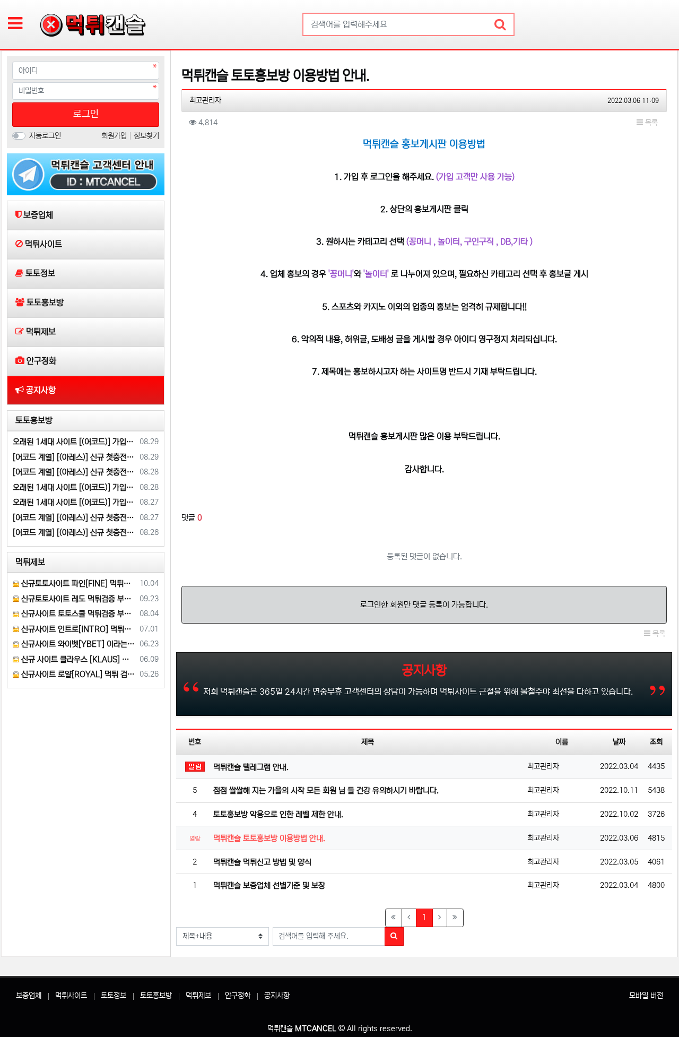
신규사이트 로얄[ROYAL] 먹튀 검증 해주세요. (77, 674)
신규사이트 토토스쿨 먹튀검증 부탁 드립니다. (77, 613)
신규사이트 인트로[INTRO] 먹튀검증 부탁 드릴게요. (77, 629)
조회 (656, 742)
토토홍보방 (156, 995)
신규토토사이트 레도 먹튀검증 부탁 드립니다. (77, 598)
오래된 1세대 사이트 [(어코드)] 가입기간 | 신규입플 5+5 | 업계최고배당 (74, 441)
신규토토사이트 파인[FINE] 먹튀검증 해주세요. (77, 583)
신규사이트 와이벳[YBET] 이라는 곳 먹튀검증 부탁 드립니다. (77, 644)
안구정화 (237, 995)
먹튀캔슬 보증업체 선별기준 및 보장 (269, 885)
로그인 (86, 114)
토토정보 (113, 995)
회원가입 (115, 136)
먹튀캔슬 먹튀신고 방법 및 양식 (262, 862)
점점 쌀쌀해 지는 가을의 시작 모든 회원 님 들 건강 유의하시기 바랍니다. (326, 790)
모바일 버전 (646, 995)
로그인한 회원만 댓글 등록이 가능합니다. (424, 604)
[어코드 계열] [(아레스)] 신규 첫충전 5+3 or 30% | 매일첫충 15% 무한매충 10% (74, 457)
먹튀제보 (198, 995)
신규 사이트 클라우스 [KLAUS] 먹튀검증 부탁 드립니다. (77, 659)
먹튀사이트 (71, 995)
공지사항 (277, 995)
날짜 (619, 742)
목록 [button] (650, 122)
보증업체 (28, 995)
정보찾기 (146, 136)
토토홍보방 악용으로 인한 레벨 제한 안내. (278, 814)
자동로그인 (45, 136)
